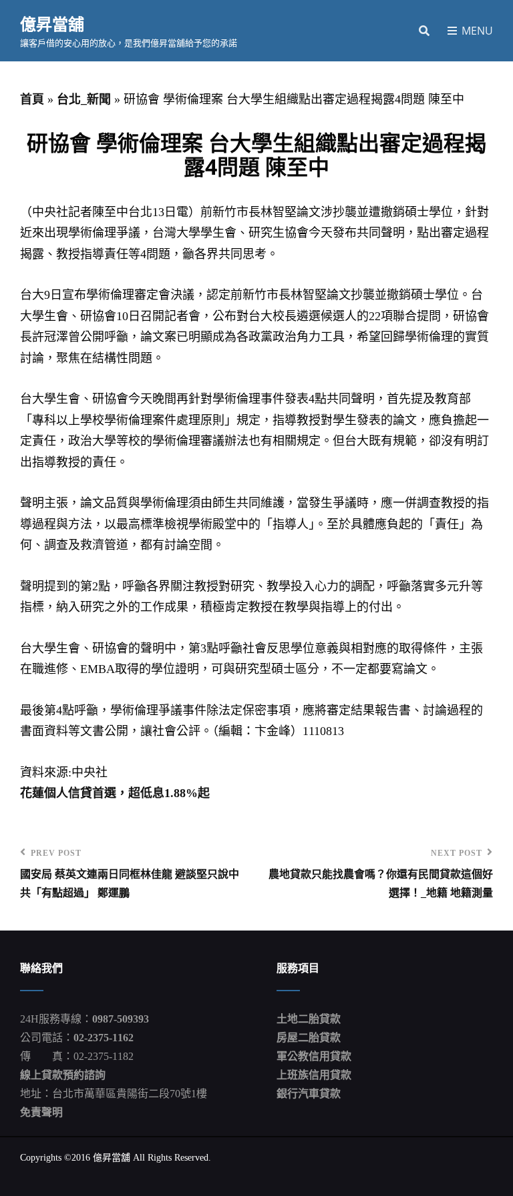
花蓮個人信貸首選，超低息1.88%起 (115, 793)
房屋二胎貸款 (309, 1037)
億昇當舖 (52, 24)
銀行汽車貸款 (309, 1093)
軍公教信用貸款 (314, 1056)
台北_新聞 (84, 99)
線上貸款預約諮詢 (63, 1075)
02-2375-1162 (103, 1037)
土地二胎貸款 (309, 1019)
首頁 (32, 99)
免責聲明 (41, 1112)
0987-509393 (120, 1019)
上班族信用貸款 (314, 1075)
